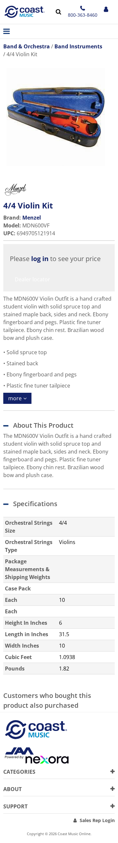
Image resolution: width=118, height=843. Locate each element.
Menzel (31, 217)
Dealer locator (32, 279)
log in (40, 258)
